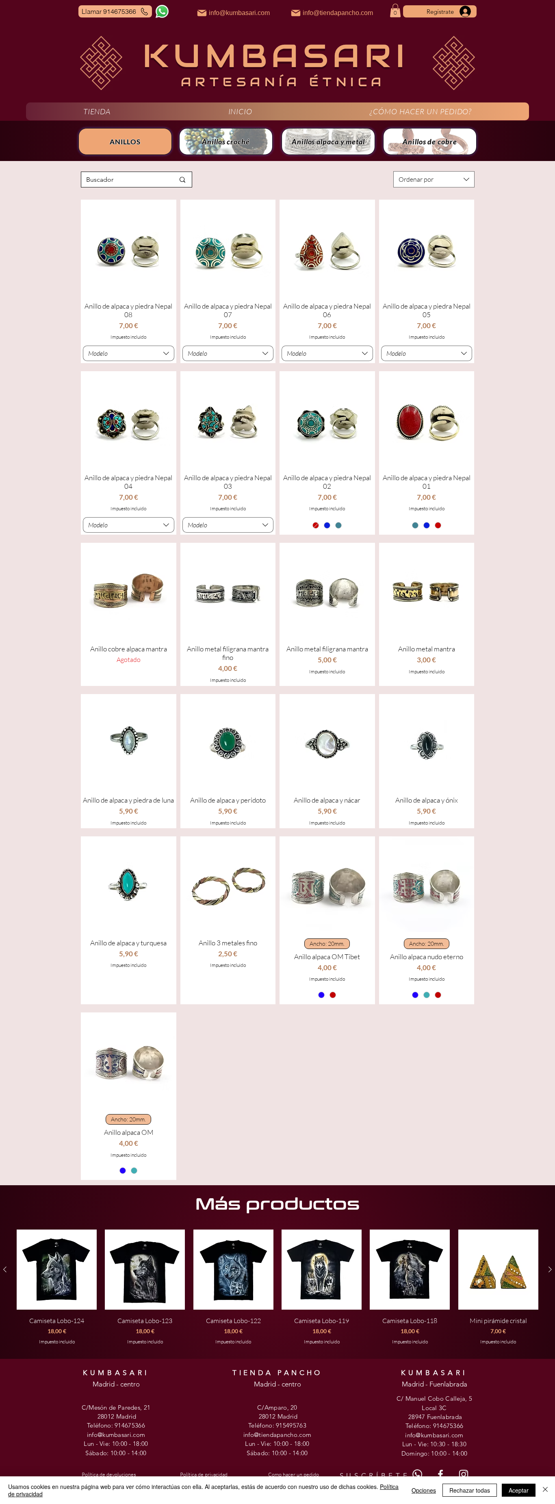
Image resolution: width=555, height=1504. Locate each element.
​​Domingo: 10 (419, 1453)
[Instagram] (463, 1474)
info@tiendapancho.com (277, 1435)
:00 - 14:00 (131, 1453)
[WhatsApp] (162, 11)
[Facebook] (440, 1474)
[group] (277, 1291)
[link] (395, 10)
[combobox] (434, 179)
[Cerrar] (545, 1490)
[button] (97, 111)
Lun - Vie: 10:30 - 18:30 (434, 1444)
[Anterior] (5, 1269)
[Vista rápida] (128, 247)
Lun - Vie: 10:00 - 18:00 (116, 1443)
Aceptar (519, 1490)
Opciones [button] (424, 1490)
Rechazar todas (469, 1490)
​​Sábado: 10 (262, 1453)
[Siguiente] (550, 1269)
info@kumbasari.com (116, 1435)
